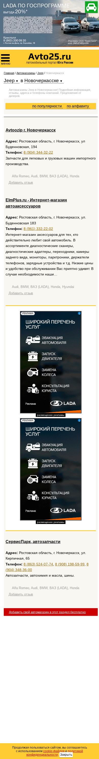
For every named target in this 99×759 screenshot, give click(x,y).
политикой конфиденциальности (54, 752)
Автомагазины (25, 73)
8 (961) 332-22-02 (38, 229)
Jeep (40, 73)
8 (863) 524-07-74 (38, 564)
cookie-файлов (53, 751)
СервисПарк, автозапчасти (33, 541)
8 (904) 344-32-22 (38, 152)
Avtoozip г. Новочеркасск (31, 130)
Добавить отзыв (21, 182)
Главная (9, 73)
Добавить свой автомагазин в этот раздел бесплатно (47, 612)
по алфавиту (78, 106)
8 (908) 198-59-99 (70, 564)
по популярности (47, 106)
